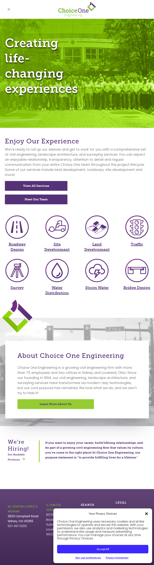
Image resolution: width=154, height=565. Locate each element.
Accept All (103, 549)
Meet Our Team (36, 199)
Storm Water (97, 287)
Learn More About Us (56, 404)
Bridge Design (136, 287)
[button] (146, 514)
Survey (17, 287)
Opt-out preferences (88, 557)
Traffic (137, 244)
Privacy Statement (117, 557)
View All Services (36, 186)
